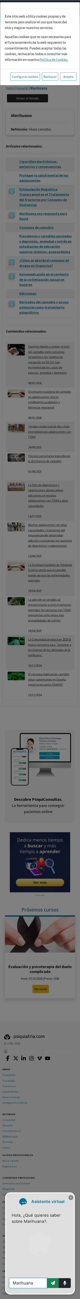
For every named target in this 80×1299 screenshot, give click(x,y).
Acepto (68, 77)
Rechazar (50, 77)
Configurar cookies (25, 77)
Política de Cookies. (53, 59)
